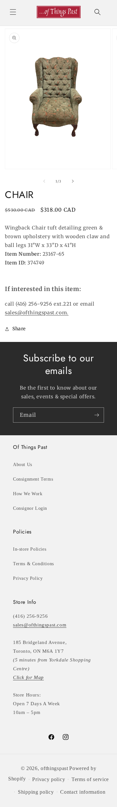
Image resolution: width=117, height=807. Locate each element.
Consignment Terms (33, 479)
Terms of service (90, 779)
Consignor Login (30, 508)
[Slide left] (44, 181)
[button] (13, 12)
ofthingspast (54, 768)
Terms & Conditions (33, 563)
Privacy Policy (28, 578)
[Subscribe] (96, 415)
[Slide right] (73, 181)
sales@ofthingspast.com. (37, 313)
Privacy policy (48, 779)
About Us (22, 464)
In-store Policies (29, 549)
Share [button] (19, 329)
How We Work (28, 493)
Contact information (82, 792)
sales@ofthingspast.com (39, 624)
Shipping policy (36, 792)
